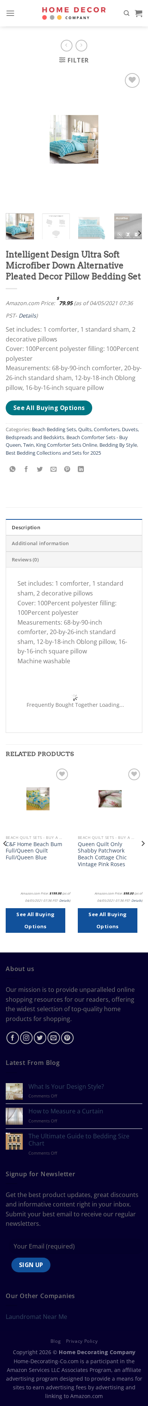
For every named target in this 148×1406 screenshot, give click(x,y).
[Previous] (5, 859)
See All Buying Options (49, 408)
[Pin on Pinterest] (67, 469)
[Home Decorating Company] (74, 13)
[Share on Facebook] (26, 469)
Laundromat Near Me (36, 1316)
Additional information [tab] (40, 543)
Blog (55, 1341)
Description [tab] (26, 527)
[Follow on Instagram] (26, 1038)
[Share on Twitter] (40, 469)
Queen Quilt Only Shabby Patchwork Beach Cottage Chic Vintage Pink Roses (102, 854)
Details (27, 315)
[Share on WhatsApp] (12, 469)
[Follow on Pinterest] (67, 1038)
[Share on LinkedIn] (81, 469)
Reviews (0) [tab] (25, 559)
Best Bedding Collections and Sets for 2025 (53, 452)
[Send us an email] (53, 1038)
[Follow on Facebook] (12, 1038)
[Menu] (10, 13)
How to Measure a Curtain (65, 1111)
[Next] (139, 233)
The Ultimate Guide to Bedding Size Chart (78, 1140)
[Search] (126, 13)
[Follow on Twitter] (40, 1038)
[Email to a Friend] (53, 469)
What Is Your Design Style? (66, 1086)
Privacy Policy (82, 1341)
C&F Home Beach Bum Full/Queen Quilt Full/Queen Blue (34, 851)
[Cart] (138, 13)
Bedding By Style (118, 444)
